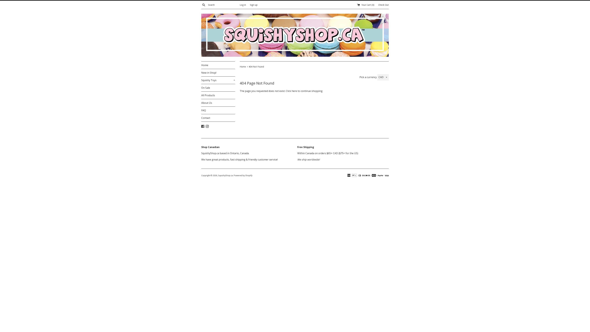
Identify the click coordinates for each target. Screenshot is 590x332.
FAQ (203, 110)
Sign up (254, 4)
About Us (206, 103)
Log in (243, 4)
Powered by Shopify (243, 175)
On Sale (205, 87)
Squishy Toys (218, 80)
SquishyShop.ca (225, 175)
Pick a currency (368, 77)
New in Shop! (208, 72)
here (294, 91)
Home (204, 65)
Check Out (383, 4)
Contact (205, 118)
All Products (208, 95)
